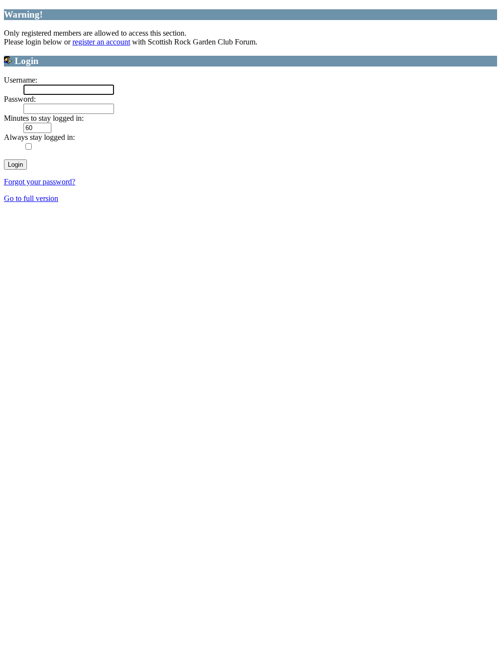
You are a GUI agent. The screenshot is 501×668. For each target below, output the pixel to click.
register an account (101, 42)
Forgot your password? (39, 182)
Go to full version (31, 198)
